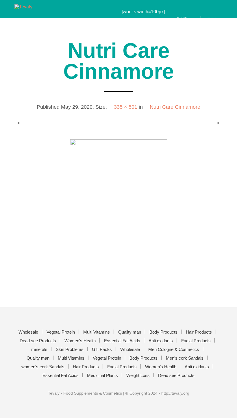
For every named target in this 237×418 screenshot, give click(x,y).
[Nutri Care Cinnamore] (118, 211)
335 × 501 (125, 107)
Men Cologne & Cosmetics (173, 349)
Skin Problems (70, 349)
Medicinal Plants (102, 375)
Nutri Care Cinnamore (175, 107)
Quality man (129, 332)
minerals (39, 349)
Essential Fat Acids (122, 340)
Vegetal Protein (61, 332)
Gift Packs (102, 349)
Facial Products (196, 340)
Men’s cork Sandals (184, 358)
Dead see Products (38, 340)
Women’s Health (80, 340)
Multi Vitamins (96, 332)
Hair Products (199, 332)
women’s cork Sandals (42, 366)
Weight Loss (138, 375)
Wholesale (28, 332)
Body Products (163, 332)
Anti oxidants (161, 340)
